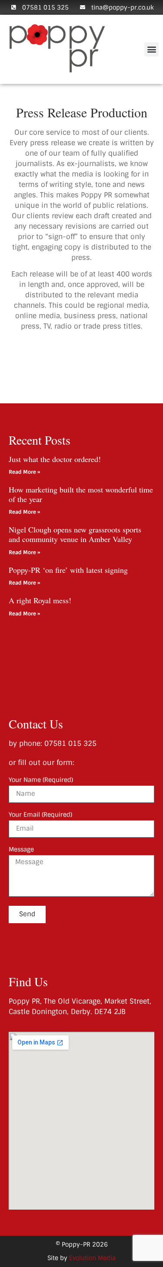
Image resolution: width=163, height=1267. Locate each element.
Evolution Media (92, 1258)
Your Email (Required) (40, 814)
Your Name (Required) (41, 780)
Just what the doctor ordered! (55, 459)
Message (21, 849)
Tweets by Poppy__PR (49, 659)
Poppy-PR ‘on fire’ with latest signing (68, 570)
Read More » (24, 472)
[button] (151, 49)
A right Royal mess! (40, 600)
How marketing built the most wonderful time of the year (81, 494)
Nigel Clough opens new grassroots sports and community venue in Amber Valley (75, 534)
